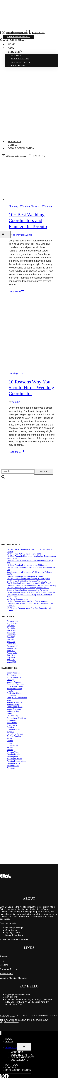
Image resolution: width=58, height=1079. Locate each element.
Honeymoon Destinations (17, 698)
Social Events (18, 66)
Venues (10, 750)
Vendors (10, 747)
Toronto (10, 741)
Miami (9, 714)
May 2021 (11, 639)
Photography (12, 725)
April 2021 (11, 642)
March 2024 (11, 635)
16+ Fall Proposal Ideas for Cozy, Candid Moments (27, 601)
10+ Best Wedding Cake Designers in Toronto (25, 577)
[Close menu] (0, 1033)
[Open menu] (5, 234)
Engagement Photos (15, 686)
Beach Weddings (14, 673)
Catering (10, 680)
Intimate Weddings (14, 702)
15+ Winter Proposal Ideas (18, 599)
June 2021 (11, 637)
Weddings (16, 55)
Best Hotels (11, 675)
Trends (9, 743)
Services (11, 1047)
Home (11, 44)
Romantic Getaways (15, 734)
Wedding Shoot (13, 766)
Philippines (11, 720)
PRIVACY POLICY (11, 1022)
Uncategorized (16, 373)
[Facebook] (2, 876)
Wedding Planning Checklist (13, 978)
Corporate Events (20, 62)
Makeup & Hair (13, 711)
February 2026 (12, 621)
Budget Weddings (14, 677)
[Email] (10, 876)
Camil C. (16, 402)
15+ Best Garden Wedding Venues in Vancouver (26, 581)
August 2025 (12, 623)
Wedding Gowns (13, 757)
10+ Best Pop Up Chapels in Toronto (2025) (24, 554)
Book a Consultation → (18, 37)
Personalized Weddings (16, 718)
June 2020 (11, 651)
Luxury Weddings (14, 709)
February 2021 (12, 646)
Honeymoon (11, 695)
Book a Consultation (21, 148)
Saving (9, 738)
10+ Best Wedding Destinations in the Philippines (27, 565)
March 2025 (11, 630)
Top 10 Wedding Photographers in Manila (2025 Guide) (29, 583)
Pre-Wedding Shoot (14, 729)
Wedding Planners (14, 763)
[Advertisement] (29, 511)
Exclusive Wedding (14, 689)
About (12, 48)
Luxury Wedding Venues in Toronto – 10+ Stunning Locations (31, 592)
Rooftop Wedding (14, 736)
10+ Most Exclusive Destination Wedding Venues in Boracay (31, 585)
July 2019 (11, 655)
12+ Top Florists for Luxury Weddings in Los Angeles (28, 579)
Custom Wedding (14, 682)
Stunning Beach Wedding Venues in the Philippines (27, 590)
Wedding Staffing (20, 59)
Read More (16, 291)
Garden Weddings (14, 693)
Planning (10, 727)
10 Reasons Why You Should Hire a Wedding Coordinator (31, 387)
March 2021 (11, 644)
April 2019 (11, 660)
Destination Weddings (15, 684)
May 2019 (11, 657)
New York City (12, 716)
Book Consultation (19, 159)
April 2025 (11, 628)
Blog (2, 960)
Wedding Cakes (13, 752)
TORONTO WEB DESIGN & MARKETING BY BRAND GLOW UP (24, 1021)
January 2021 (12, 648)
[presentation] (31, 333)
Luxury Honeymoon (14, 707)
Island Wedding (13, 705)
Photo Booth (12, 723)
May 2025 (11, 626)
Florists (10, 691)
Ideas (9, 700)
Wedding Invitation (14, 759)
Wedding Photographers (16, 761)
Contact (13, 145)
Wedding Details (13, 754)
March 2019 (11, 662)
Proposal (10, 732)
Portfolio (14, 141)
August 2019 (12, 653)
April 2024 (11, 633)
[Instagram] (6, 876)
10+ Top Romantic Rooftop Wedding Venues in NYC (28, 588)
